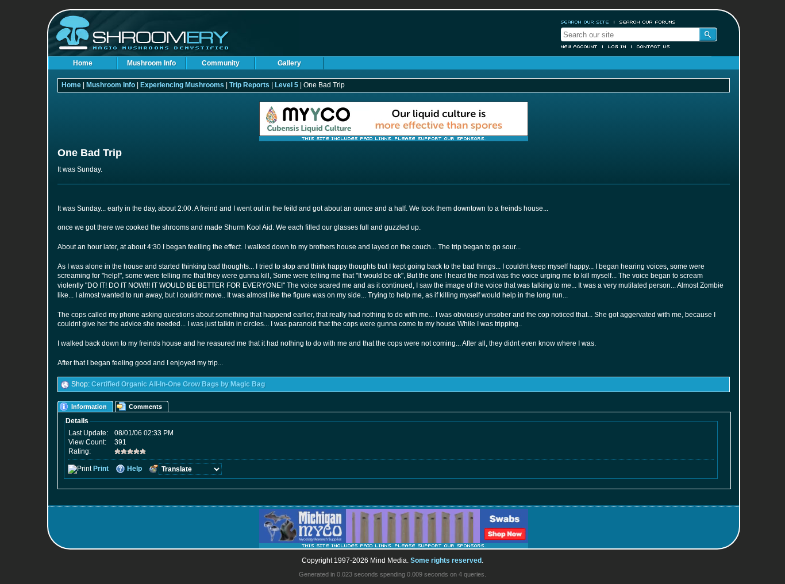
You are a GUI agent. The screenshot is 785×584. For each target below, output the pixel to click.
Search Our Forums (647, 22)
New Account (579, 46)
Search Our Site (585, 22)
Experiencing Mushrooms (182, 85)
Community (221, 63)
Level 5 (286, 85)
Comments (145, 406)
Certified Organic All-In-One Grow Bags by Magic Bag (178, 384)
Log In (617, 46)
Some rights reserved (446, 560)
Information (89, 406)
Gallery (289, 63)
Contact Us (653, 46)
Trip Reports (249, 85)
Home (83, 63)
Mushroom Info (151, 63)
